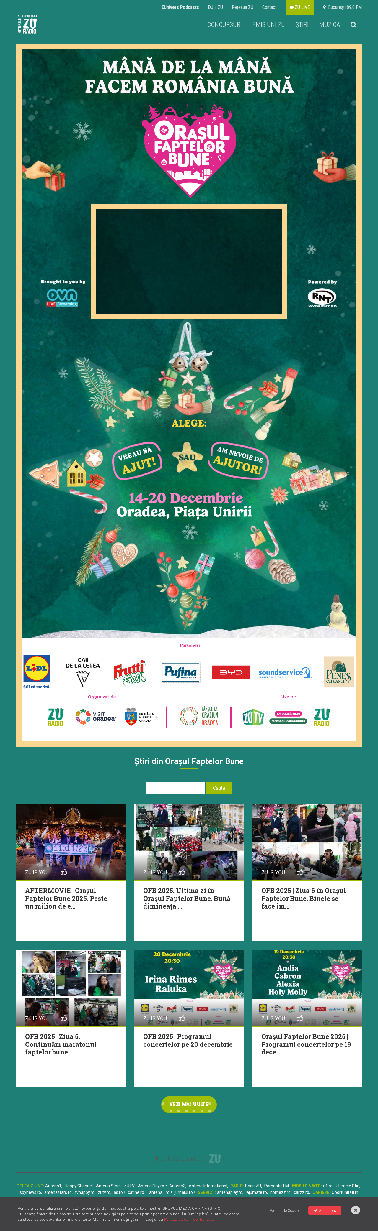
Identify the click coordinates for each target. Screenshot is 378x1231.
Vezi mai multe (189, 1104)
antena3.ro (159, 1192)
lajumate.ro (256, 1192)
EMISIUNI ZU (268, 24)
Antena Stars (108, 1186)
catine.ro (136, 1192)
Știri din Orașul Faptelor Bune (189, 761)
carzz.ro (301, 1192)
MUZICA (329, 24)
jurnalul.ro (184, 1192)
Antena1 (53, 1186)
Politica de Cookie (284, 1210)
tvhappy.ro (84, 1192)
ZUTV (129, 1186)
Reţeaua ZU (242, 7)
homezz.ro (280, 1192)
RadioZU (253, 1186)
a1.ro (328, 1186)
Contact (269, 7)
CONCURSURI (224, 24)
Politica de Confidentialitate (189, 1219)
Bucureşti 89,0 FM (344, 7)
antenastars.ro (58, 1192)
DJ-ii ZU (215, 7)
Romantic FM (276, 1186)
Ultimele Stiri (347, 1186)
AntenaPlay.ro (151, 1186)
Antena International (208, 1186)
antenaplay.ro (229, 1192)
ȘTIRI (302, 24)
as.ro (118, 1192)
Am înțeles (327, 1210)
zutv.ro (104, 1192)
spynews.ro (30, 1192)
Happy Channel (79, 1186)
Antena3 (177, 1186)
